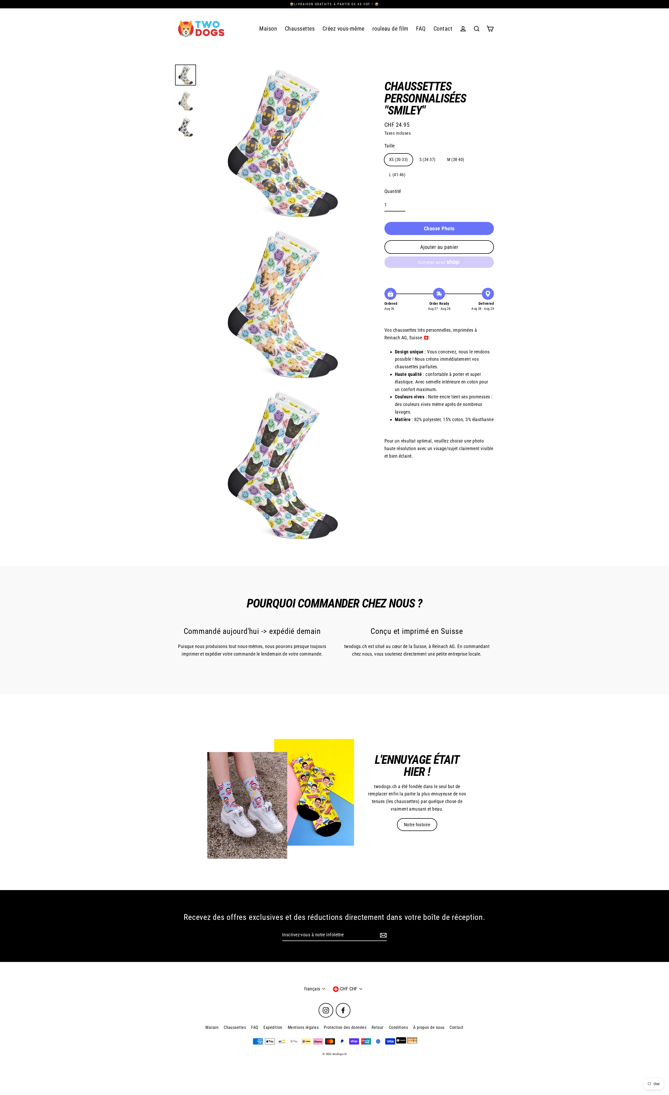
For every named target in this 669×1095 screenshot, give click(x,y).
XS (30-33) (398, 159)
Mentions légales (303, 1027)
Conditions (398, 1027)
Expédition (272, 1027)
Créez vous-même (343, 28)
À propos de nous (428, 1027)
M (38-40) (455, 159)
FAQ (420, 28)
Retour (378, 1027)
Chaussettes (300, 28)
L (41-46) (397, 174)
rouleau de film (390, 28)
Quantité (392, 191)
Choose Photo (439, 228)
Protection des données (345, 1027)
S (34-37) (427, 159)
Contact (443, 28)
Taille (389, 145)
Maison (268, 28)
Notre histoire (417, 824)
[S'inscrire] (382, 935)
